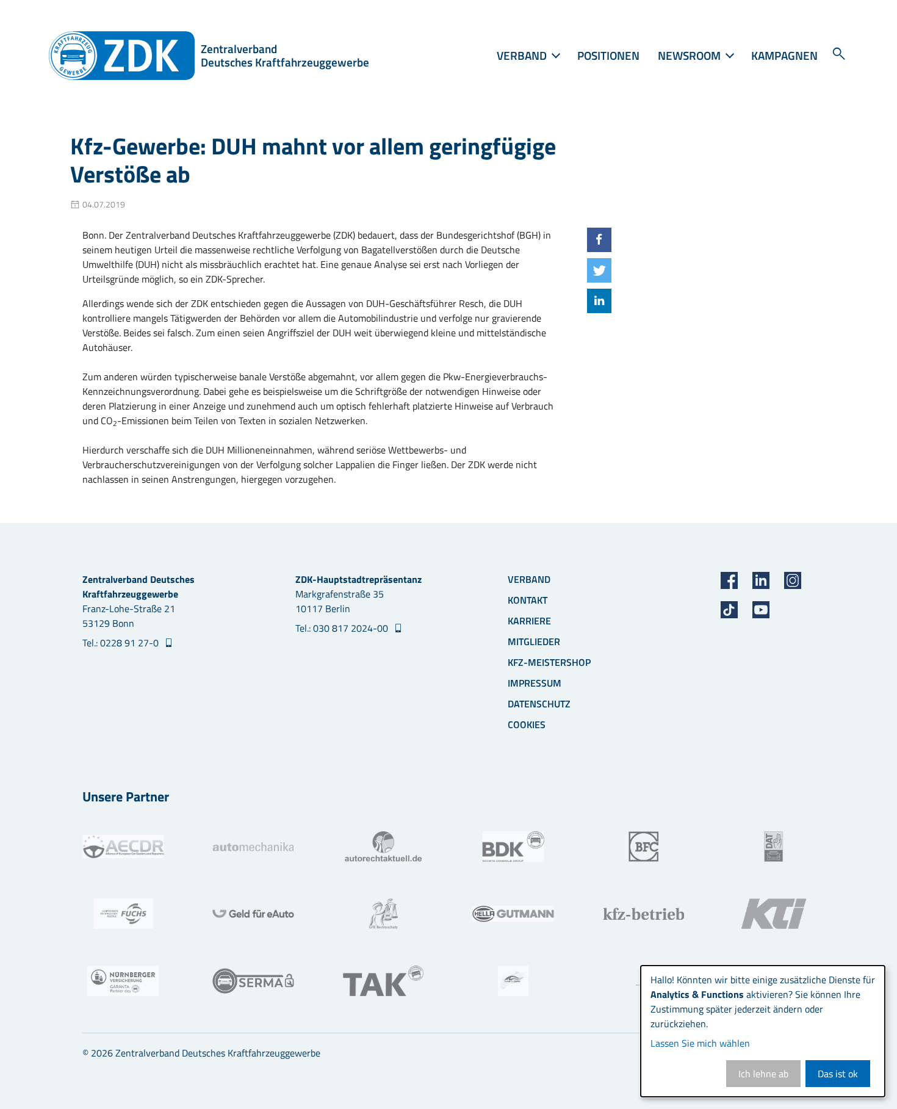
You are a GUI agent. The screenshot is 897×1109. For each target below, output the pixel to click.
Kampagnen (784, 55)
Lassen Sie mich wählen (700, 1043)
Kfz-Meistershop (549, 662)
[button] (599, 240)
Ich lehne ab (763, 1073)
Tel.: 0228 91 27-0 (121, 642)
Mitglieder (534, 641)
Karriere (529, 620)
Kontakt (527, 600)
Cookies (527, 724)
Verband (529, 579)
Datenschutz (539, 703)
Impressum (534, 683)
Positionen (608, 55)
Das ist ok (838, 1073)
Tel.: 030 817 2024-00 (343, 628)
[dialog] (763, 1031)
